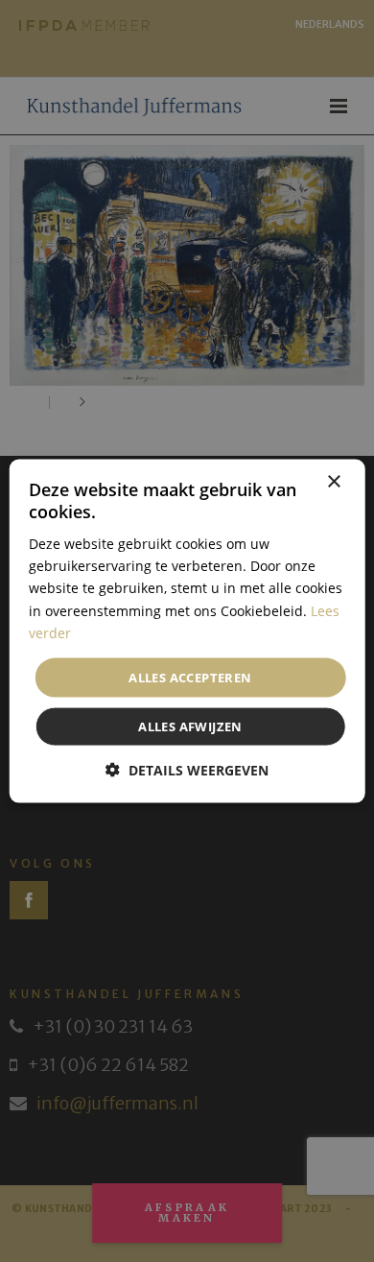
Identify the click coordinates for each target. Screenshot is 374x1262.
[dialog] (187, 631)
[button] (187, 770)
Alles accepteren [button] (190, 676)
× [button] (333, 481)
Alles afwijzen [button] (190, 726)
